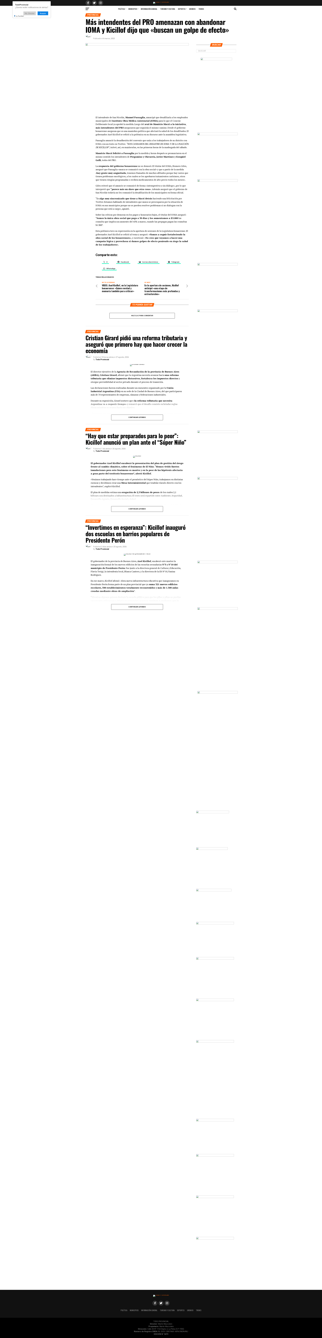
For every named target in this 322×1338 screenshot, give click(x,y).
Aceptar (43, 13)
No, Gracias (29, 13)
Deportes (181, 9)
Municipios (132, 9)
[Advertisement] (216, 111)
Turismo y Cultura (167, 9)
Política (121, 9)
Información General (149, 9)
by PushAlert (20, 16)
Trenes (201, 9)
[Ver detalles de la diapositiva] (217, 153)
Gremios (192, 9)
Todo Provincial (102, 360)
